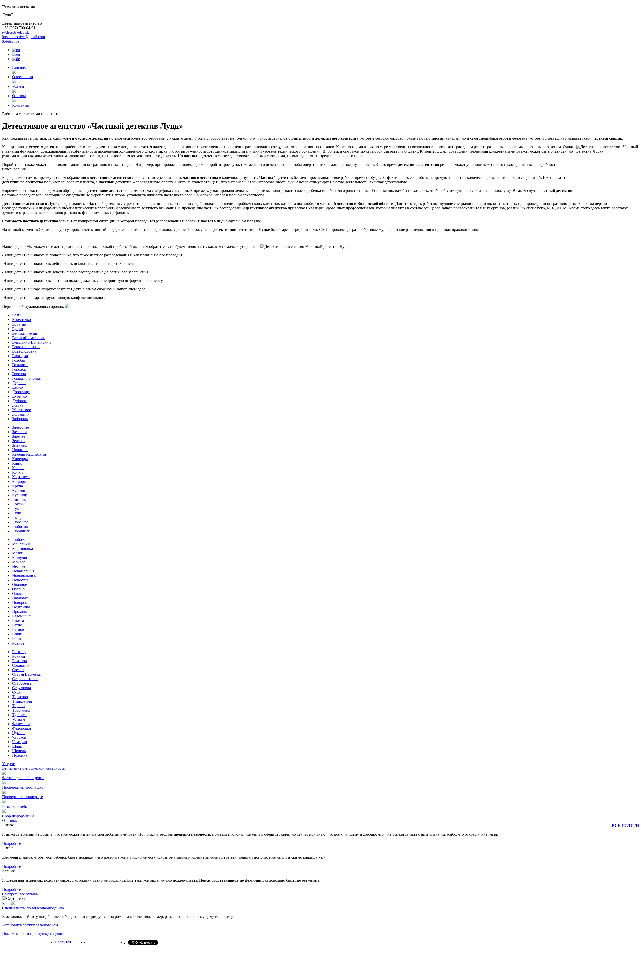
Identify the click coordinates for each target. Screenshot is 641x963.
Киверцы (20, 459)
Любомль (20, 539)
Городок (19, 369)
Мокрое (18, 562)
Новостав (20, 580)
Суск (16, 692)
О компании (22, 77)
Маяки (17, 553)
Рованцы (19, 638)
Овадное (19, 584)
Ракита (18, 620)
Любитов (20, 526)
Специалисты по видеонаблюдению (33, 908)
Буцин (17, 329)
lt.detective (10, 41)
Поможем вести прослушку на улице (33, 933)
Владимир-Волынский (31, 342)
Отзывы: (9, 820)
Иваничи (20, 450)
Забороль (20, 419)
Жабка (17, 405)
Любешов (20, 522)
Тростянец (21, 710)
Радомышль (22, 616)
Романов (19, 661)
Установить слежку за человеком (30, 925)
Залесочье (20, 427)
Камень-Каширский (29, 454)
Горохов (19, 374)
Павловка (20, 598)
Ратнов (18, 629)
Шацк (17, 746)
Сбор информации (18, 816)
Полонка (19, 755)
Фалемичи (21, 724)
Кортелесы (21, 477)
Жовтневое (21, 410)
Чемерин (19, 742)
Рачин (17, 634)
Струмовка (21, 688)
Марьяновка (22, 548)
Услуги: (8, 764)
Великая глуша (25, 333)
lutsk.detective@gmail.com (23, 37)
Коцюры (19, 481)
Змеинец (19, 445)
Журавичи (21, 414)
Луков (17, 508)
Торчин (18, 706)
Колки (17, 472)
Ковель (18, 468)
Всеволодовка (24, 351)
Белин (17, 315)
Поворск (19, 602)
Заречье (18, 436)
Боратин (19, 324)
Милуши (19, 557)
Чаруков (19, 737)
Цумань (18, 733)
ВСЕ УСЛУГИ (625, 825)
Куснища (20, 495)
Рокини (18, 656)
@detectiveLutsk (15, 32)
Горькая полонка (26, 378)
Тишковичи (22, 701)
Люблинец (21, 531)
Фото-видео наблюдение (23, 778)
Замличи (19, 432)
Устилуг (19, 719)
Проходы (20, 611)
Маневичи (21, 544)
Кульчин (19, 490)
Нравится (63, 942)
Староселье (21, 683)
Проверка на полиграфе (22, 797)
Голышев (20, 365)
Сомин (18, 670)
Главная (19, 67)
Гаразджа (20, 356)
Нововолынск (24, 575)
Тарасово (20, 697)
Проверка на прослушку (23, 787)
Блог (6, 903)
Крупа (17, 486)
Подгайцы (21, 607)
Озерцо (18, 589)
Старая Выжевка (26, 674)
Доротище (21, 392)
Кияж (17, 463)
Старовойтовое (25, 679)
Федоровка (21, 728)
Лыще (17, 517)
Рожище (19, 652)
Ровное (18, 643)
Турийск (19, 715)
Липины (19, 499)
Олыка (18, 593)
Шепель (19, 751)
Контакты (20, 105)
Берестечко (21, 319)
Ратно (17, 625)
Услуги (18, 86)
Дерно (17, 387)
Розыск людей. (14, 806)
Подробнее (11, 843)
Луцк (16, 513)
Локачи (18, 504)
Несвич (18, 566)
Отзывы (19, 96)
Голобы (18, 360)
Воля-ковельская (26, 347)
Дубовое (19, 401)
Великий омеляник (28, 338)
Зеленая (18, 441)
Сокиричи (21, 665)
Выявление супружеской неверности (33, 768)
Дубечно (19, 396)
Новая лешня (23, 571)
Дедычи (19, 383)
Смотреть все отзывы (20, 894)
